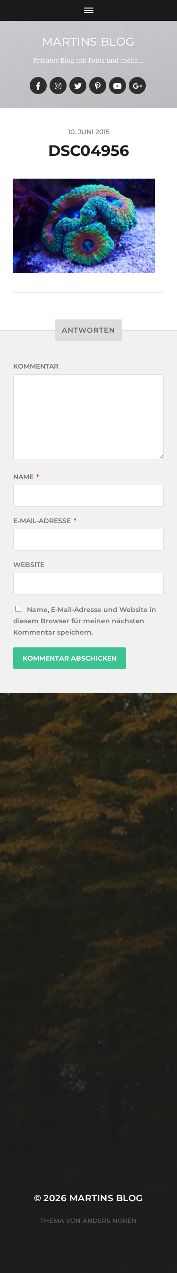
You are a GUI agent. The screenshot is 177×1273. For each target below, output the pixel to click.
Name (26, 477)
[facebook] (38, 85)
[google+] (137, 85)
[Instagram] (58, 85)
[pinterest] (97, 85)
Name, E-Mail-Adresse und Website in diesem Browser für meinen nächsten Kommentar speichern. (84, 620)
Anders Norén (110, 1220)
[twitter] (77, 85)
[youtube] (117, 85)
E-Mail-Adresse (44, 520)
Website (28, 564)
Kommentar (36, 366)
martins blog (88, 42)
